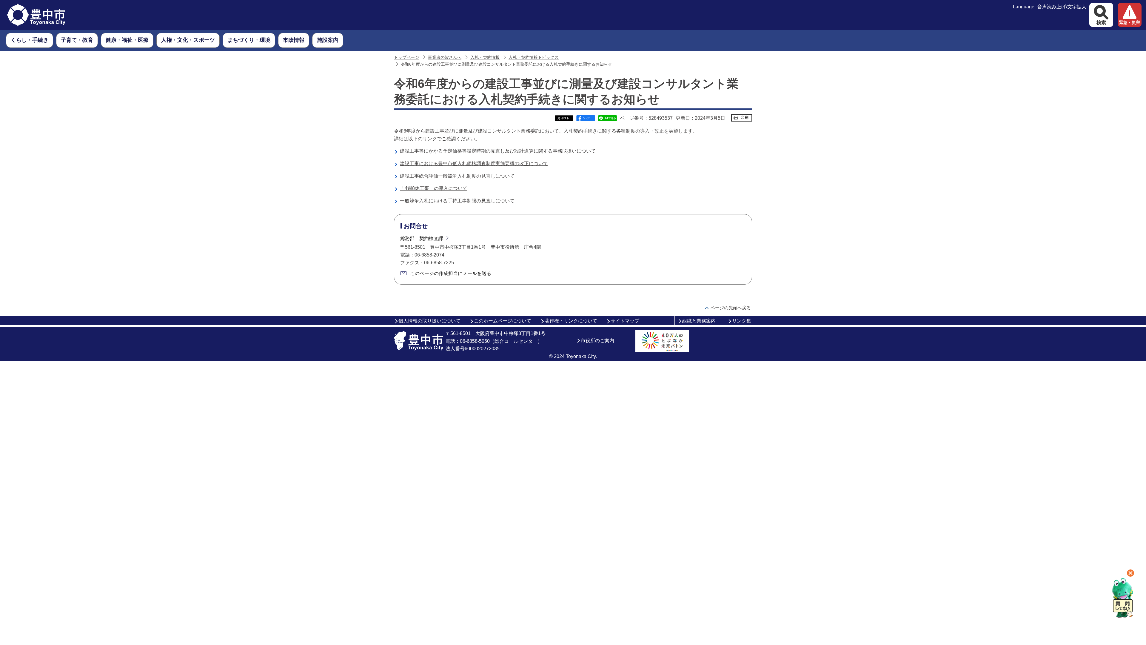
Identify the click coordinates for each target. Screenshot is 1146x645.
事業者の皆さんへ (444, 57)
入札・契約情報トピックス (534, 57)
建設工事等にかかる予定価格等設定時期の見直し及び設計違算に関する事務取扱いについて (498, 150)
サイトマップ (625, 320)
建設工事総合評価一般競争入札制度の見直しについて (457, 176)
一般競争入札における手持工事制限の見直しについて (457, 200)
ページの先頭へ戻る (731, 307)
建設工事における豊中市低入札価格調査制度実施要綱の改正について (474, 163)
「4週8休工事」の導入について (433, 188)
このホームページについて (502, 320)
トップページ (406, 57)
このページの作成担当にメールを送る (450, 273)
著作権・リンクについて (571, 320)
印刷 (744, 117)
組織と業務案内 (699, 320)
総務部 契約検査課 (421, 238)
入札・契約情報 (485, 57)
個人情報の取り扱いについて (429, 320)
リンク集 (741, 320)
